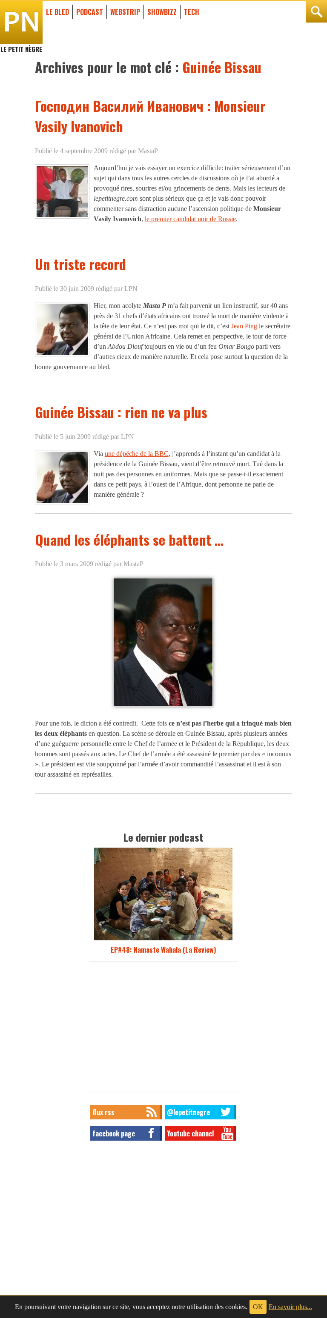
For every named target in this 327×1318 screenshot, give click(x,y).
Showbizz (162, 12)
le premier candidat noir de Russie (190, 218)
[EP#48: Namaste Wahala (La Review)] (163, 939)
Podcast (89, 12)
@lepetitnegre (188, 1112)
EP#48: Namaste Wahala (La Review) (163, 950)
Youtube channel (190, 1133)
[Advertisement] (163, 1029)
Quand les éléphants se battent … (129, 539)
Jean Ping (244, 326)
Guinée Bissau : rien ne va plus (121, 412)
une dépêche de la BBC (137, 453)
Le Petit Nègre (21, 45)
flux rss (103, 1112)
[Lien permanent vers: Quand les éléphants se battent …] (163, 706)
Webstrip (125, 12)
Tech (191, 12)
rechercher (316, 12)
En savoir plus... (290, 1306)
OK (258, 1306)
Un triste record (80, 264)
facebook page (113, 1133)
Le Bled (57, 12)
